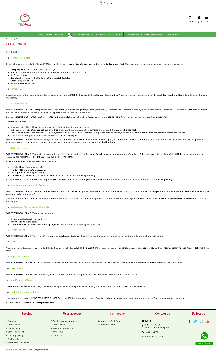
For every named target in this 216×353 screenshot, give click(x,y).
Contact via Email (107, 324)
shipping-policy (15, 335)
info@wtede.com (26, 80)
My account (58, 331)
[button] (55, 34)
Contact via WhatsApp (109, 321)
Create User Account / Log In (66, 321)
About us (12, 321)
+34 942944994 (152, 332)
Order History (59, 324)
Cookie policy (14, 339)
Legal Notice (14, 324)
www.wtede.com (27, 83)
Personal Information (63, 328)
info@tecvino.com (154, 336)
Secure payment (16, 331)
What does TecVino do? (19, 342)
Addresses (58, 335)
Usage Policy (14, 328)
